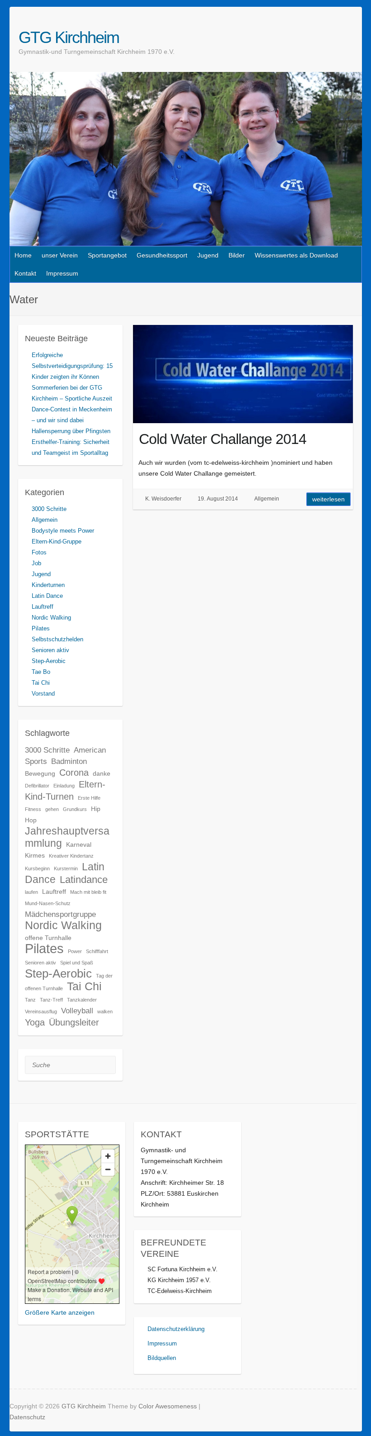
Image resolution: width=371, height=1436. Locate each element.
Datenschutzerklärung (176, 1329)
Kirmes (35, 855)
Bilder (236, 255)
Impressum (62, 273)
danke (101, 773)
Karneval (78, 844)
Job (36, 563)
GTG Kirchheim (69, 37)
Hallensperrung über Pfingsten (71, 431)
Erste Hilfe (89, 798)
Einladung (64, 785)
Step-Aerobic (49, 661)
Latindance (84, 879)
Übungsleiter (74, 1022)
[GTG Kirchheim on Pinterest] (356, 37)
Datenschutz (27, 1417)
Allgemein (266, 499)
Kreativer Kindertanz (71, 856)
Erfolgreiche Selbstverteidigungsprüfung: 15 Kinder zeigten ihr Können (72, 366)
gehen (52, 809)
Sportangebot (107, 255)
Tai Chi (41, 682)
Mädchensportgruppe (60, 914)
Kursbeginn (37, 868)
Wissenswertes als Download (296, 255)
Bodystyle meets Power (63, 530)
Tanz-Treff (51, 999)
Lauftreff (42, 606)
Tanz (30, 999)
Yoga (35, 1022)
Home (23, 255)
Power (75, 951)
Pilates (41, 628)
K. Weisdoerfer (163, 499)
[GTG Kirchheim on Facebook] (346, 37)
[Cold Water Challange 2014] (243, 374)
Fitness (33, 809)
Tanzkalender (82, 999)
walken (105, 1011)
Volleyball (77, 1010)
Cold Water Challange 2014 (222, 439)
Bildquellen (161, 1358)
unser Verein (60, 255)
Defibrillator (37, 785)
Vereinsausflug (41, 1011)
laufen (31, 892)
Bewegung (40, 773)
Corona (74, 773)
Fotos (39, 552)
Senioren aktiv (50, 650)
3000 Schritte (49, 509)
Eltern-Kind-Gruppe (56, 541)
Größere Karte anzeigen (60, 1312)
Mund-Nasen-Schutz (48, 903)
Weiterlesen (328, 499)
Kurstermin (66, 868)
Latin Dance (47, 595)
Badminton (69, 761)
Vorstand (43, 693)
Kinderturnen (48, 585)
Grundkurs (75, 809)
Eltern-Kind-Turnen (65, 790)
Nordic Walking (51, 617)
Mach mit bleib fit (88, 892)
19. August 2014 (218, 499)
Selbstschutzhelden (57, 639)
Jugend (208, 255)
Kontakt (25, 273)
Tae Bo (41, 671)
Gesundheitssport (162, 255)
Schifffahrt (97, 951)
